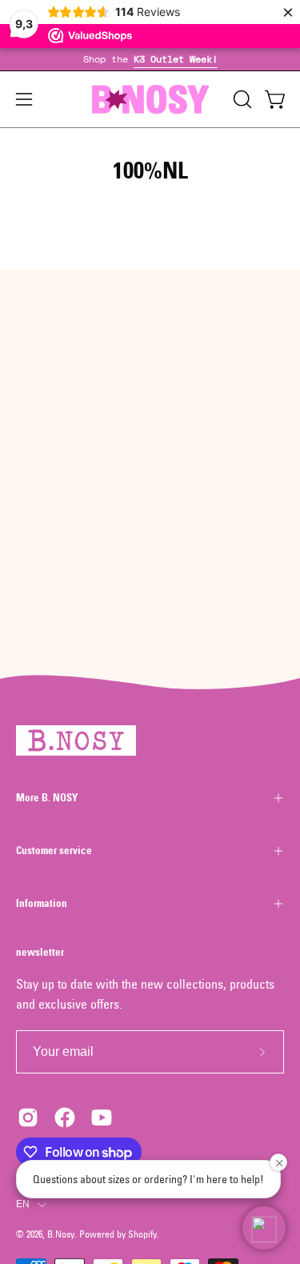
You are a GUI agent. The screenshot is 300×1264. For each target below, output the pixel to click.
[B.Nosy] (150, 99)
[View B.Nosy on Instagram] (28, 1117)
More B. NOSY (47, 798)
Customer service (54, 851)
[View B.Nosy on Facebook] (65, 1117)
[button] (241, 99)
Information (41, 903)
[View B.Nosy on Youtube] (102, 1117)
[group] (150, 59)
